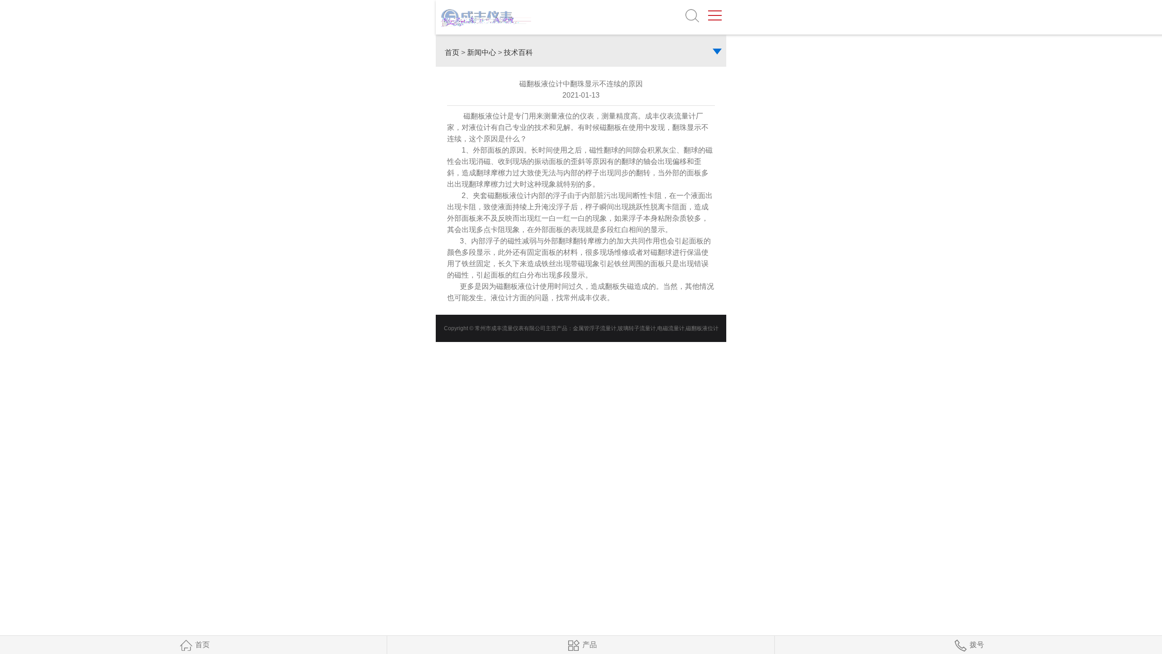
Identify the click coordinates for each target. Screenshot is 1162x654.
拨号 (977, 645)
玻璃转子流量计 (637, 328)
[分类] (719, 52)
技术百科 (518, 52)
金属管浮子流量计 (594, 328)
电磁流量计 (670, 328)
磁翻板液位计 (702, 328)
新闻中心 (481, 52)
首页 (452, 52)
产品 (589, 645)
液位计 (501, 298)
